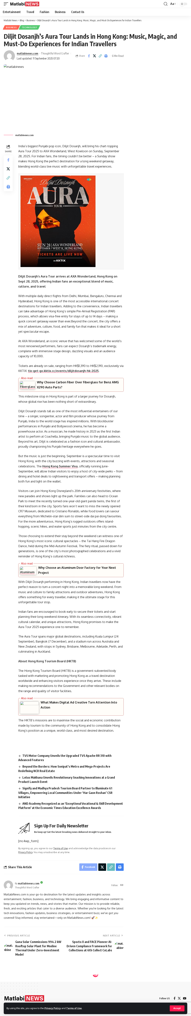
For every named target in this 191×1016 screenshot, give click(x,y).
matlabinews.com (27, 53)
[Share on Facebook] (88, 56)
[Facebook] (174, 998)
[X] (179, 998)
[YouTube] (184, 998)
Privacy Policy (52, 1008)
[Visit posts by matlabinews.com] (9, 55)
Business (11, 27)
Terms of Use (74, 1008)
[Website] (122, 885)
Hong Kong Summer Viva (60, 466)
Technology (29, 27)
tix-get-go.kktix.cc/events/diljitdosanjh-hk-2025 (63, 371)
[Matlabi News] (25, 4)
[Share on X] (94, 56)
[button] (177, 1008)
